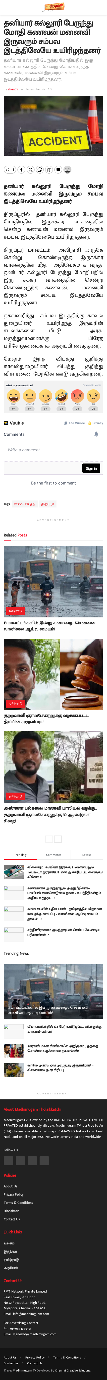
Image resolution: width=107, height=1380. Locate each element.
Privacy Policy (13, 1194)
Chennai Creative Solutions (72, 1370)
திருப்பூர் (47, 503)
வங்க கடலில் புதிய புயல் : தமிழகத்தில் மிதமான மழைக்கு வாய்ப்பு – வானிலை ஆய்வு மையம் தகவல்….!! (64, 913)
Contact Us (12, 1219)
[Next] (58, 839)
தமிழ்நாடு (15, 611)
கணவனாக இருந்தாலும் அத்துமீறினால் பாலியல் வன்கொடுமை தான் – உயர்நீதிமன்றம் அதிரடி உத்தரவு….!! (64, 893)
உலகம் (9, 1243)
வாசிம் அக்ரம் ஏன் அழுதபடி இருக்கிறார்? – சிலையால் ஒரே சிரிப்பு (60, 1067)
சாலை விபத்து (25, 503)
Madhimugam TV (24, 1370)
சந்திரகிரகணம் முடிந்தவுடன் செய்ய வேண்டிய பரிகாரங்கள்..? (63, 932)
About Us (10, 1186)
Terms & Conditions (18, 1203)
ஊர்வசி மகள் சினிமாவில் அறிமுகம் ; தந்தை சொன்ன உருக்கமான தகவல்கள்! (62, 1048)
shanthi (13, 89)
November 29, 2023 (39, 89)
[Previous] (49, 839)
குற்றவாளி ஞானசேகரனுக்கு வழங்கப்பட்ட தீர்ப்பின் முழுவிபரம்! (46, 719)
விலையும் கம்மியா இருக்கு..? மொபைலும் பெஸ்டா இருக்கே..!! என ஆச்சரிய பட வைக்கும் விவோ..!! (65, 872)
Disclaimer (11, 1211)
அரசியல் (11, 1268)
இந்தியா (10, 1251)
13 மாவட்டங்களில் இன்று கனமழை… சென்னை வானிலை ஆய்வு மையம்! (50, 626)
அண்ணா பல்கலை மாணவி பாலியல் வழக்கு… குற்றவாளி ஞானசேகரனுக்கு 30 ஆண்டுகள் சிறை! (50, 815)
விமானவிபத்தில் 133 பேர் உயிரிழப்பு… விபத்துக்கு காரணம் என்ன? (64, 1029)
